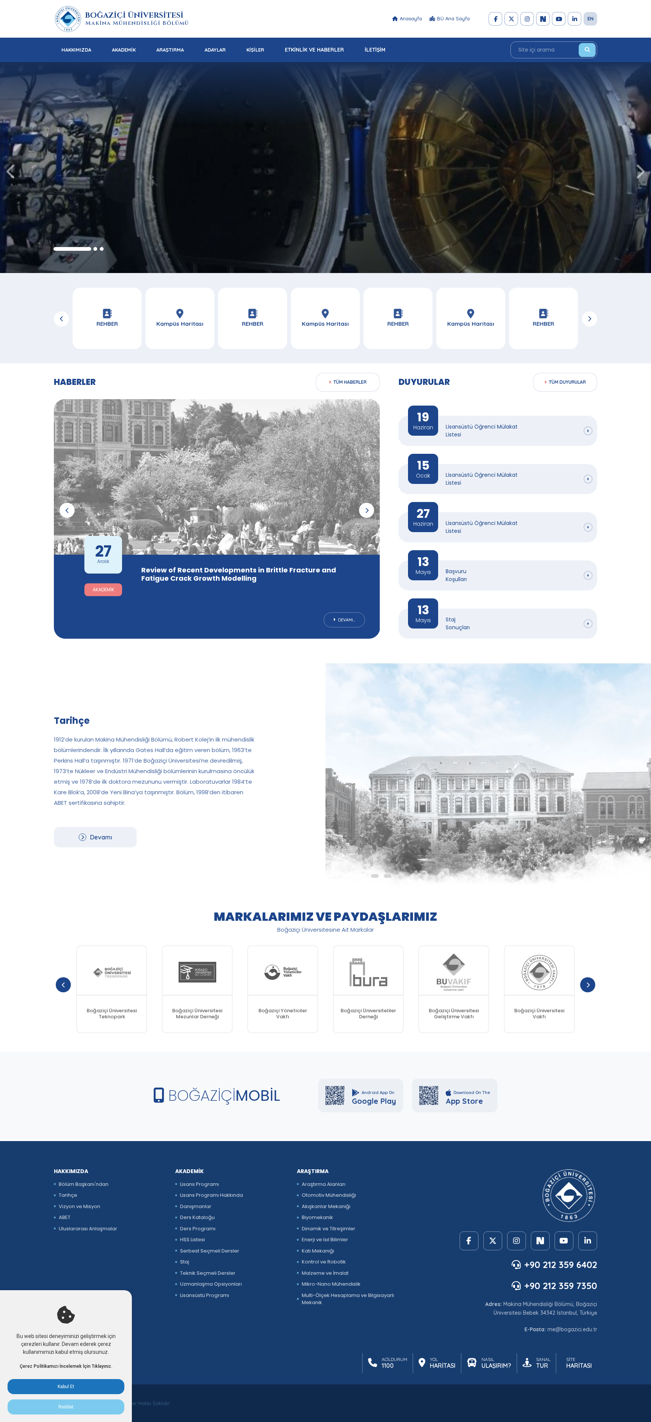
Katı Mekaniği (318, 1250)
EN (590, 18)
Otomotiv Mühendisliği (329, 1195)
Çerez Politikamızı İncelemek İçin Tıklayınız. (66, 1366)
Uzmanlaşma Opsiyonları (211, 1284)
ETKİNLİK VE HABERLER (314, 49)
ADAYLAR (215, 50)
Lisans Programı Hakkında (211, 1195)
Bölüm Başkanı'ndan (83, 1184)
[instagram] (527, 19)
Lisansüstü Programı (204, 1295)
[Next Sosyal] (543, 19)
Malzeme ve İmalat (325, 1273)
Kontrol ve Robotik (324, 1261)
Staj (184, 1261)
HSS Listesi (192, 1239)
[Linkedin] (574, 19)
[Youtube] (558, 19)
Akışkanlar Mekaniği (326, 1206)
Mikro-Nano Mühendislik (331, 1284)
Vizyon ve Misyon (79, 1206)
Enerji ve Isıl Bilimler (325, 1239)
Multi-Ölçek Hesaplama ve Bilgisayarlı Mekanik (348, 1299)
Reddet (65, 1407)
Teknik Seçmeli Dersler (207, 1273)
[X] (511, 19)
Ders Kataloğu (197, 1217)
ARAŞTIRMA (170, 50)
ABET (64, 1217)
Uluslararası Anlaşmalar (88, 1228)
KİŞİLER (255, 50)
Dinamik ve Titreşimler (328, 1228)
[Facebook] (495, 19)
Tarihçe (68, 1195)
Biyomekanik (317, 1217)
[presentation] (11, 171)
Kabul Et (66, 1386)
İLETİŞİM (375, 49)
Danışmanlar (195, 1206)
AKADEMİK (124, 50)
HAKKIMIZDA (76, 50)
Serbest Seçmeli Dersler (209, 1250)
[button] (72, 249)
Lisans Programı (199, 1184)
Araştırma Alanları (323, 1184)
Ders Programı (197, 1228)
